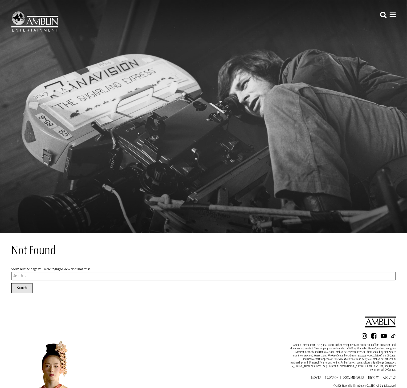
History (373, 378)
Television (331, 378)
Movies (316, 378)
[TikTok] (393, 337)
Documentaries (353, 378)
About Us (389, 378)
